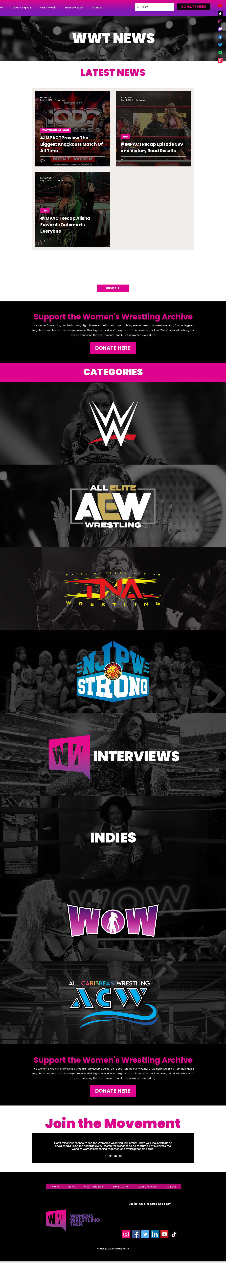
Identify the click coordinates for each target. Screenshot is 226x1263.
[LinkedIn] (115, 1156)
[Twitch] (220, 29)
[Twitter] (220, 44)
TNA (125, 136)
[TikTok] (220, 13)
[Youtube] (220, 5)
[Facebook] (220, 36)
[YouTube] (164, 1234)
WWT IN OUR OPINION (55, 130)
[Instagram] (220, 21)
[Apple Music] (220, 60)
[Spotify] (220, 52)
